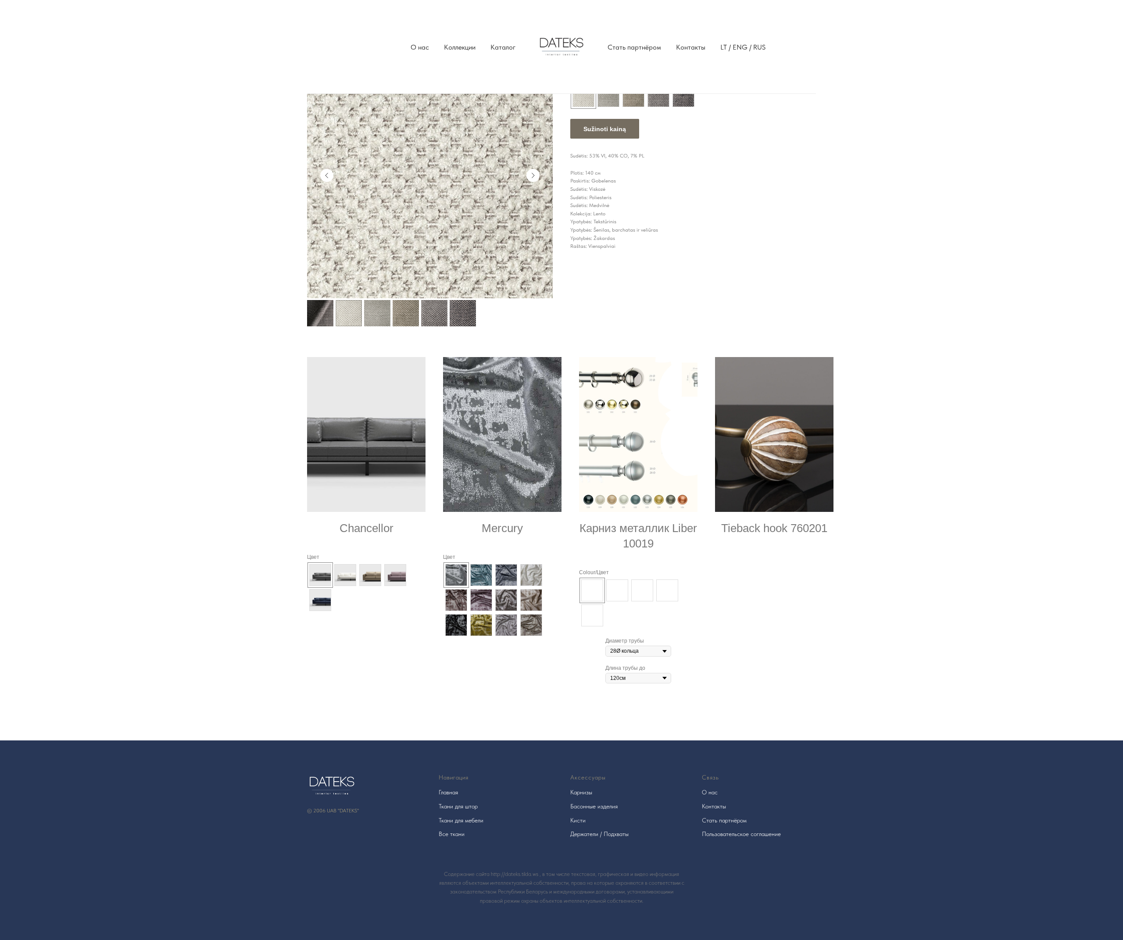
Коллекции (460, 47)
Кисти (578, 820)
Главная (448, 792)
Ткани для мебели (461, 820)
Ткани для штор (458, 806)
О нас (420, 47)
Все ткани (452, 833)
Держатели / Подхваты (599, 833)
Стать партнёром (634, 47)
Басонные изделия (594, 806)
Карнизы (581, 792)
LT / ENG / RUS (742, 47)
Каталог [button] (502, 47)
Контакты (690, 47)
